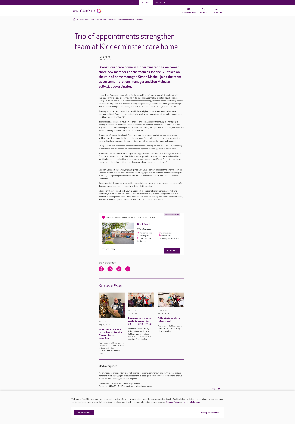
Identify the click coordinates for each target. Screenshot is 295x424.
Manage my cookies (210, 413)
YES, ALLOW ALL (84, 413)
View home (172, 251)
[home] (74, 19)
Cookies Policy (172, 402)
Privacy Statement (191, 402)
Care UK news (84, 19)
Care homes (146, 3)
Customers (160, 3)
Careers (133, 3)
